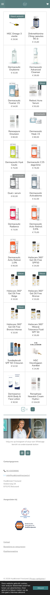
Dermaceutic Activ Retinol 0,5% (35, 227)
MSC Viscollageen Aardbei (35, 363)
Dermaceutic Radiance (14, 225)
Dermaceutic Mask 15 (36, 132)
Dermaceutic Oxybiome (14, 68)
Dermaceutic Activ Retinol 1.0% (14, 260)
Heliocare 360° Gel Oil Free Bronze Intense (14, 327)
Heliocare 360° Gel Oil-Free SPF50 (35, 260)
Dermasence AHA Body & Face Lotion (14, 396)
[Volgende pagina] (33, 409)
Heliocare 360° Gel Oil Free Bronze (35, 293)
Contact (6, 542)
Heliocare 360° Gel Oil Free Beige (14, 293)
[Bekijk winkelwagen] (47, 4)
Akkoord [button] (40, 588)
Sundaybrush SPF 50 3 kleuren (14, 361)
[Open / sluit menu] (2, 4)
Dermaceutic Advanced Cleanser (36, 70)
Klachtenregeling (10, 551)
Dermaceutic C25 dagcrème (35, 163)
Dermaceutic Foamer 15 (14, 101)
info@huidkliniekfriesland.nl (18, 475)
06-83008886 (12, 471)
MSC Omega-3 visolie (14, 35)
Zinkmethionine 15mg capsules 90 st (35, 36)
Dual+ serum (14, 193)
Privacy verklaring (37, 578)
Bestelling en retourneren (14, 546)
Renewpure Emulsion (14, 132)
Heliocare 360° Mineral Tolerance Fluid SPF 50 (35, 328)
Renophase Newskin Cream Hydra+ (36, 396)
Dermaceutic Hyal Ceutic (14, 163)
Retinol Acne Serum (35, 101)
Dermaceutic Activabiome (36, 194)
